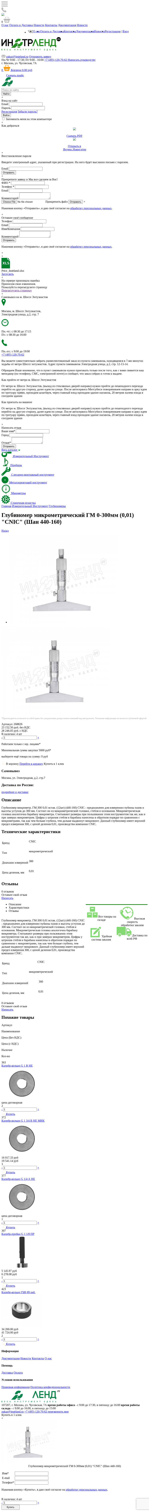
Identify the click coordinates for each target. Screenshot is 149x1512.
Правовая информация (15, 1387)
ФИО (5, 182)
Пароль (6, 107)
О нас (5, 25)
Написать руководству (82, 59)
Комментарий (10, 198)
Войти (6, 115)
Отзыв (6, 442)
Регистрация (112, 31)
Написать (7, 898)
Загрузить (7, 274)
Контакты (51, 25)
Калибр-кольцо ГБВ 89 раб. (18, 1292)
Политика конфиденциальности (50, 1387)
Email (4, 104)
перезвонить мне (58, 1411)
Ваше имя (8, 431)
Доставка (7, 1372)
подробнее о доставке (14, 792)
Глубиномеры (57, 506)
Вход (125, 31)
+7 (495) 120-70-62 (36, 1411)
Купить (10, 1507)
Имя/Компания (10, 228)
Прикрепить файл (56, 201)
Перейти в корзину (31, 763)
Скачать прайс (15, 75)
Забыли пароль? (28, 111)
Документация (67, 25)
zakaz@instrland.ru (17, 56)
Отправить (75, 201)
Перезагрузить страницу (16, 290)
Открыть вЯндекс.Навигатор (74, 148)
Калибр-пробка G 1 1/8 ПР (17, 1234)
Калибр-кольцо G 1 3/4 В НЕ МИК (23, 1120)
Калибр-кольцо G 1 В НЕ (17, 1065)
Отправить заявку (40, 56)
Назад (5, 530)
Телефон (7, 186)
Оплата (18, 1372)
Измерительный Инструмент (30, 506)
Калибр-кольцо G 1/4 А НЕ (18, 1179)
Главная (6, 506)
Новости (39, 25)
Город (5, 435)
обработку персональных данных (91, 208)
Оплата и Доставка (21, 25)
